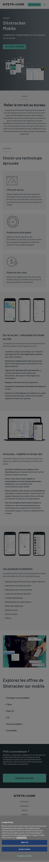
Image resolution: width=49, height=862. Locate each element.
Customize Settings (24, 856)
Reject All (24, 842)
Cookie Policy (21, 837)
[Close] (45, 818)
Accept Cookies (24, 849)
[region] (24, 838)
